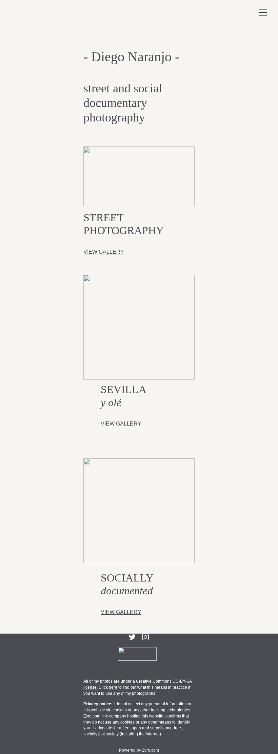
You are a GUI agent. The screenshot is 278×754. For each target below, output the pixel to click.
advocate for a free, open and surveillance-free (138, 728)
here (113, 687)
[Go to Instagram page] (145, 637)
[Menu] (263, 12)
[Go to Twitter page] (132, 637)
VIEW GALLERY (103, 252)
